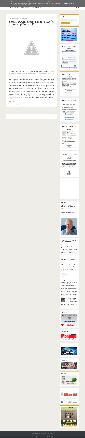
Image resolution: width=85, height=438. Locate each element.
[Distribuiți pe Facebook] (13, 101)
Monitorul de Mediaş (47, 433)
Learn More (67, 3)
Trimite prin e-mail (22, 104)
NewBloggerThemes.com (52, 436)
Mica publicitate (36, 7)
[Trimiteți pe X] (12, 101)
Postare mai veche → (52, 109)
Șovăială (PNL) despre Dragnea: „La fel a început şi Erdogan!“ (31, 23)
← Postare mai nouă (11, 109)
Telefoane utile (25, 7)
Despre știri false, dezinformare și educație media (68, 207)
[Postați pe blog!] (10, 101)
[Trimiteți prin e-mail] (9, 101)
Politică (13, 104)
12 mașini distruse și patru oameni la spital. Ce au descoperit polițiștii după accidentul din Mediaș (68, 246)
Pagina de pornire (31, 109)
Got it (72, 3)
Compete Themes (35, 436)
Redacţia (17, 7)
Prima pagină (10, 7)
